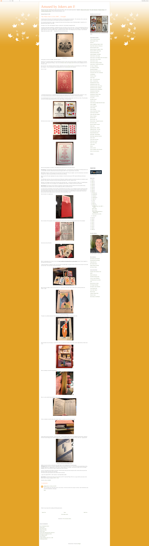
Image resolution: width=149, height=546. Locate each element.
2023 (92, 184)
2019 (92, 190)
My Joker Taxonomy (94, 9)
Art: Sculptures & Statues (94, 67)
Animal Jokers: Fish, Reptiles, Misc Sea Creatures (98, 57)
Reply (45, 490)
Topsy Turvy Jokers (93, 142)
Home (65, 512)
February (94, 204)
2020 (92, 188)
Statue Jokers (42, 527)
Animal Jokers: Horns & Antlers (95, 59)
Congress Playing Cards (94, 293)
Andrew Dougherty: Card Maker (95, 54)
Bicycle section (70, 65)
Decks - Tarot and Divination (95, 79)
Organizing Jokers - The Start (95, 129)
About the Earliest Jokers (94, 47)
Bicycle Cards (92, 291)
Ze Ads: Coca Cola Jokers (94, 151)
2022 (92, 185)
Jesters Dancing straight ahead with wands (97, 102)
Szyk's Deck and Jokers (94, 139)
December (94, 193)
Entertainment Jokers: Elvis (95, 84)
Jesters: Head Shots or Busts (95, 111)
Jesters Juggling (93, 104)
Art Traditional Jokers (43, 535)
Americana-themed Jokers (94, 52)
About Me (91, 42)
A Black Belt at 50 (93, 262)
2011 (92, 226)
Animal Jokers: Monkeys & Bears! (96, 62)
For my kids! (92, 97)
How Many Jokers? (93, 99)
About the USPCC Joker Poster (95, 50)
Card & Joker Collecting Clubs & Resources (47, 532)
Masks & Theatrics (93, 116)
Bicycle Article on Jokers (94, 283)
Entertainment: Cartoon (94, 92)
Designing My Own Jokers (94, 82)
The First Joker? (42, 536)
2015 (92, 220)
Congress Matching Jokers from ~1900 (46, 537)
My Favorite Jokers (93, 122)
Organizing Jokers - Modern (95, 127)
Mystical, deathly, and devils (95, 124)
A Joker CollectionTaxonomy (95, 39)
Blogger (79, 543)
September (94, 197)
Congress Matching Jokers (46, 11)
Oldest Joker (92, 126)
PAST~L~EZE (56, 477)
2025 (92, 181)
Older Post (85, 512)
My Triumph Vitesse (93, 263)
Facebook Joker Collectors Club (95, 271)
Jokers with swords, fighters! (95, 114)
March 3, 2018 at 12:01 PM (51, 486)
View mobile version (64, 514)
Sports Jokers (92, 137)
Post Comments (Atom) (67, 518)
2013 (92, 223)
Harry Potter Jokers (43, 528)
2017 (92, 217)
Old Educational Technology (95, 260)
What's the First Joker (85, 9)
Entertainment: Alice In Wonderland (96, 89)
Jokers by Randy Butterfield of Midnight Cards (97, 212)
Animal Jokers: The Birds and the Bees (96, 64)
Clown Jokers (92, 77)
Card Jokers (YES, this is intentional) (96, 72)
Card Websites (92, 74)
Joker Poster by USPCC (94, 112)
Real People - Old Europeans (95, 134)
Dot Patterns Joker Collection (95, 286)
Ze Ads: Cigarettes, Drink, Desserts (96, 149)
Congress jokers (71, 62)
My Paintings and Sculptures (95, 258)
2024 (92, 182)
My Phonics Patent (93, 267)
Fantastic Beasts (101, 9)
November (94, 194)
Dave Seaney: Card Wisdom (95, 296)
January (93, 215)
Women (91, 146)
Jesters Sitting (92, 107)
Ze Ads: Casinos (93, 147)
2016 (92, 219)
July (93, 200)
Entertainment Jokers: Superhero (95, 87)
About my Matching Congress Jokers (96, 44)
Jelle (91, 281)
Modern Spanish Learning (94, 265)
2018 (92, 191)
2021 (92, 187)
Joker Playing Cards (93, 288)
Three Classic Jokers (93, 141)
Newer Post (44, 512)
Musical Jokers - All (93, 119)
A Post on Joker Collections (95, 278)
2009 (92, 229)
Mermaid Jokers (93, 117)
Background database (94, 69)
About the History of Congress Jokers (96, 49)
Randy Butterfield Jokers (94, 132)
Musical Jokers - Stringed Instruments (96, 121)
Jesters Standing (93, 109)
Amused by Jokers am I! (58, 7)
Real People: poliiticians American (96, 136)
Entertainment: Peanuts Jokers (95, 94)
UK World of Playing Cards (94, 276)
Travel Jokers (92, 144)
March (93, 203)
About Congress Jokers (94, 40)
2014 (92, 222)
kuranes (45, 486)
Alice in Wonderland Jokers (44, 526)
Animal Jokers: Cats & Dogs (95, 55)
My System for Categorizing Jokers (46, 533)
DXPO (91, 273)
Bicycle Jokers (64, 62)
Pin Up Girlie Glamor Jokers (95, 131)
